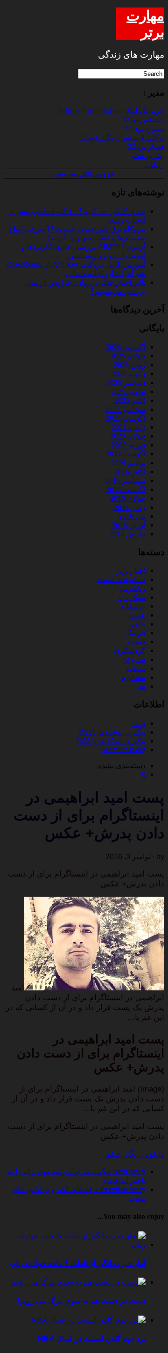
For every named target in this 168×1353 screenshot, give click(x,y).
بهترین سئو (147, 155)
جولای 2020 (128, 436)
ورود (138, 723)
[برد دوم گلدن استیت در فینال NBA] (88, 1320)
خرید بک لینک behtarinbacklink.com (111, 111)
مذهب (136, 668)
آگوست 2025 (126, 418)
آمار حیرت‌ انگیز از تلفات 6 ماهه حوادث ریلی (78, 1263)
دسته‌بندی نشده (122, 579)
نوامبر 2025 (128, 391)
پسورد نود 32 (144, 129)
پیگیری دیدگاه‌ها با (111, 741)
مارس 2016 (127, 534)
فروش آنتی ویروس (84, 174)
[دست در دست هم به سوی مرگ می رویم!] (78, 1282)
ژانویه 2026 (129, 374)
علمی (137, 624)
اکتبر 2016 (130, 472)
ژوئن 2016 (130, 507)
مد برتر (135, 659)
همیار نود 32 (146, 146)
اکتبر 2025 (130, 400)
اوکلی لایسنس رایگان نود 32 (121, 137)
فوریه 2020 (129, 445)
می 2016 (132, 516)
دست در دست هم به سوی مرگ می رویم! (81, 1301)
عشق (137, 615)
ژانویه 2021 (129, 427)
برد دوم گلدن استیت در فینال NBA (92, 1339)
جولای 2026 (128, 356)
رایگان (154, 164)
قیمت (137, 642)
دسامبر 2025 (126, 383)
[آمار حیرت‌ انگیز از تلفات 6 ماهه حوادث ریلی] (75, 1245)
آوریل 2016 (129, 525)
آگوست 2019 (126, 454)
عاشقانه (133, 606)
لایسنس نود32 (143, 120)
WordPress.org (124, 749)
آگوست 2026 (126, 347)
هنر (140, 686)
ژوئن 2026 (130, 365)
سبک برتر (131, 597)
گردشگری (130, 650)
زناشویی (133, 588)
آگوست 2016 (126, 489)
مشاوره (133, 677)
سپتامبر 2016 (125, 480)
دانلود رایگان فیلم (135, 1154)
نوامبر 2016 (128, 463)
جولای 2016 (128, 498)
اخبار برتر (131, 570)
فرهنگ (135, 633)
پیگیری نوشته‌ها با (112, 732)
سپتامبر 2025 (125, 409)
